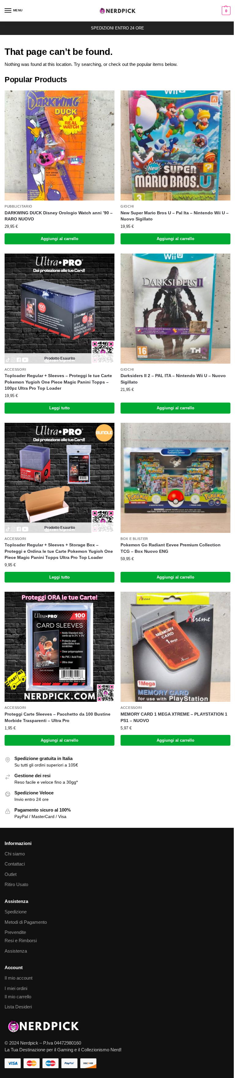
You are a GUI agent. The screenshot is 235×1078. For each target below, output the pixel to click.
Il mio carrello (18, 996)
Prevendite (15, 932)
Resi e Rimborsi (21, 940)
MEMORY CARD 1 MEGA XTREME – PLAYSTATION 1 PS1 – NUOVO (174, 717)
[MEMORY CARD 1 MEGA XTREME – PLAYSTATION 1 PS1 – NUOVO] (175, 647)
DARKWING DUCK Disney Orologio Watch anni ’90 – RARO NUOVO (59, 216)
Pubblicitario (18, 206)
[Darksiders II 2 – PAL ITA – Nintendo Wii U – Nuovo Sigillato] (175, 309)
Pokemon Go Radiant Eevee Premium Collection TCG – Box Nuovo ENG (171, 548)
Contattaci (15, 864)
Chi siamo (15, 853)
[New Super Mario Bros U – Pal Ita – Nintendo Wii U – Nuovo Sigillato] (175, 145)
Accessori (15, 369)
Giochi (127, 206)
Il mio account (18, 978)
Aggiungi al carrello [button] (59, 238)
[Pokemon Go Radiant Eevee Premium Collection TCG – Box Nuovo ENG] (175, 478)
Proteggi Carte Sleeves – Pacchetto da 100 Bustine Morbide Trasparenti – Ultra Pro (57, 717)
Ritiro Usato (16, 884)
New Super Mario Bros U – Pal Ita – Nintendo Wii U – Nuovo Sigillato (175, 216)
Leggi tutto (59, 408)
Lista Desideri (18, 1006)
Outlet (11, 874)
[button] (225, 10)
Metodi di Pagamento (26, 922)
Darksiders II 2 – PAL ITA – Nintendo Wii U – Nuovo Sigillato (173, 378)
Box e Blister (134, 539)
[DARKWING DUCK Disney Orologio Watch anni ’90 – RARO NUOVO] (59, 145)
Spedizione (16, 911)
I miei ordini (16, 988)
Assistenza (16, 951)
